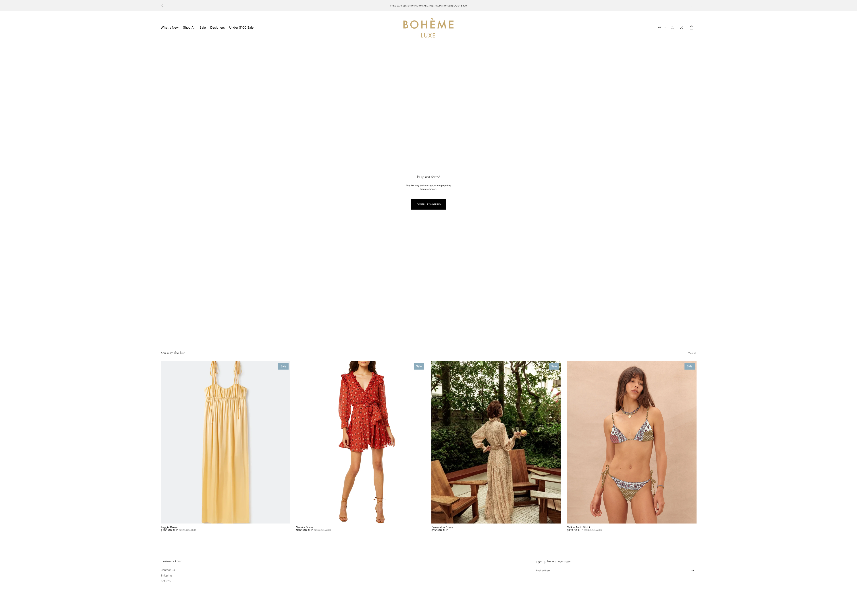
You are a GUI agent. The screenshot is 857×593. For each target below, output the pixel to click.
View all (692, 353)
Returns (166, 581)
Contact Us (168, 570)
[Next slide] (691, 6)
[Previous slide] (162, 6)
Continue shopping (429, 204)
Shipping (166, 575)
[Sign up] (692, 570)
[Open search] (672, 27)
